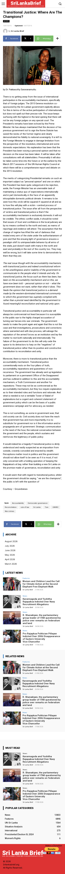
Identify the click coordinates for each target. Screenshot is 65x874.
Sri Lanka (37, 507)
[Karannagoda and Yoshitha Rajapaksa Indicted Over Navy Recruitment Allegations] (12, 601)
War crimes (9, 511)
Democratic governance (37, 503)
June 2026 (10, 550)
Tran (46, 507)
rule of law (25, 507)
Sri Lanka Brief (17, 31)
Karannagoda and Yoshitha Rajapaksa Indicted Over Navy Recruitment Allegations (39, 602)
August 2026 (11, 541)
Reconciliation (10, 507)
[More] (57, 39)
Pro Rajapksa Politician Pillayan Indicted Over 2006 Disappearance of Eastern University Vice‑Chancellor (41, 637)
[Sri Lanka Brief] (5, 31)
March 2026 (11, 564)
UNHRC (55, 507)
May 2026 (10, 555)
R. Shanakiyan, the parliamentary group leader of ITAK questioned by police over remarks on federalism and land (42, 619)
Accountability (18, 503)
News (6, 21)
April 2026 (10, 559)
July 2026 (10, 546)
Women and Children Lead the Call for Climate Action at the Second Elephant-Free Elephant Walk (41, 584)
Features (26, 578)
